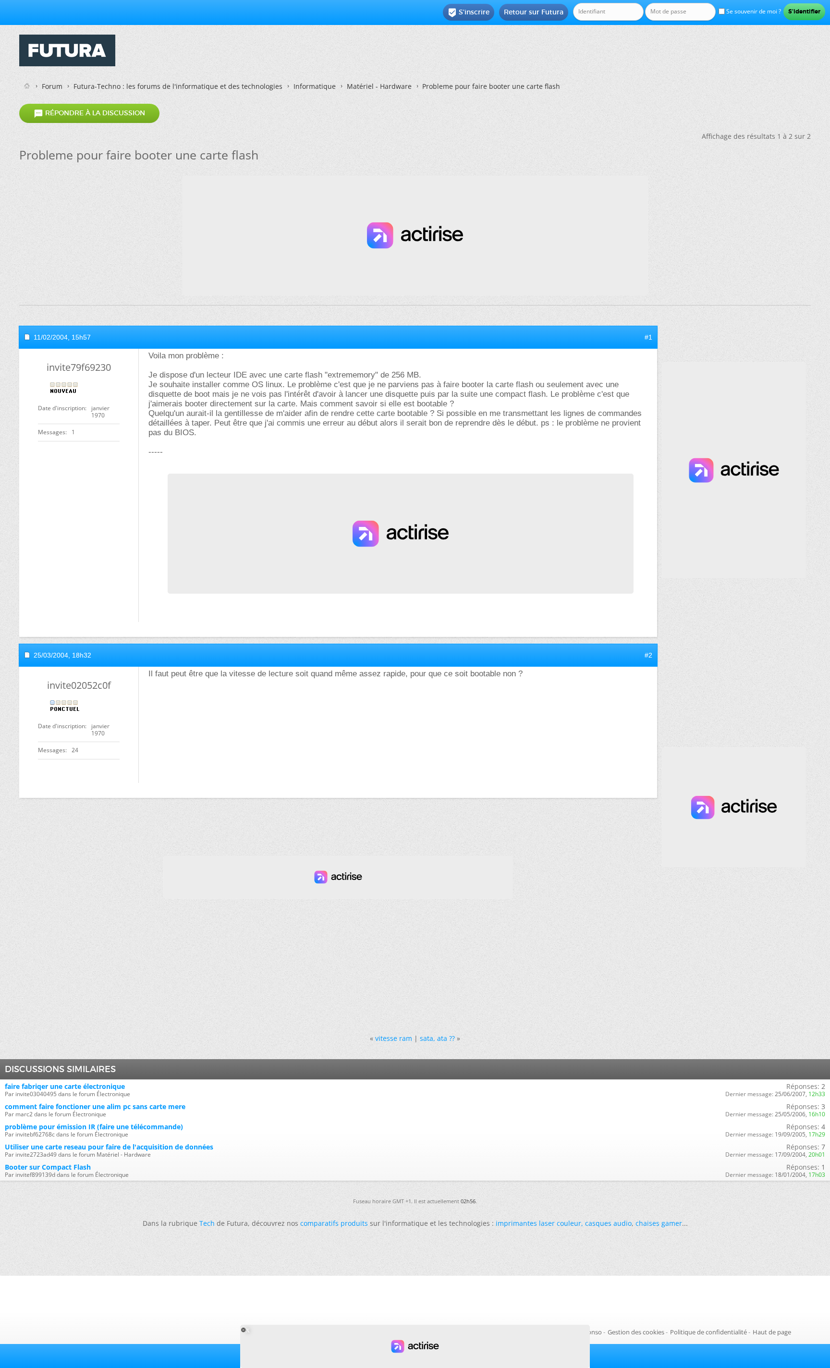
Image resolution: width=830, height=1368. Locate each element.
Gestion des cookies (636, 1332)
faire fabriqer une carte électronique (65, 1086)
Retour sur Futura (533, 12)
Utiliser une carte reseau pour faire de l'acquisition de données (109, 1146)
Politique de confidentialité (708, 1332)
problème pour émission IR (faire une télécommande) (94, 1126)
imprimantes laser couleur (538, 1223)
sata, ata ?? (437, 1038)
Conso (593, 1332)
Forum (52, 86)
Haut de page (772, 1332)
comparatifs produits (334, 1223)
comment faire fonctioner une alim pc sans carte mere (95, 1106)
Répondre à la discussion (89, 113)
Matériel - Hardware (379, 86)
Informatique (314, 86)
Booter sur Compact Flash (48, 1167)
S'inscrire (468, 12)
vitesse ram (393, 1038)
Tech (207, 1223)
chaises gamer (658, 1223)
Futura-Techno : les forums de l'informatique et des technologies (177, 86)
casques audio (608, 1223)
